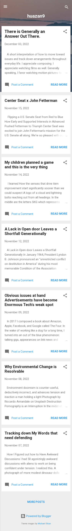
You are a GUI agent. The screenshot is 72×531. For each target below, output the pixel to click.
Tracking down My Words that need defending (31, 435)
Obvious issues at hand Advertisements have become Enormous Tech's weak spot (31, 300)
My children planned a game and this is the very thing (29, 164)
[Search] (66, 8)
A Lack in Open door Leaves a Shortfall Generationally (31, 231)
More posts (36, 501)
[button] (65, 32)
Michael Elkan (44, 523)
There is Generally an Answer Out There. (25, 34)
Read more (59, 84)
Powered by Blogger (38, 516)
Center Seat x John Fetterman (31, 100)
